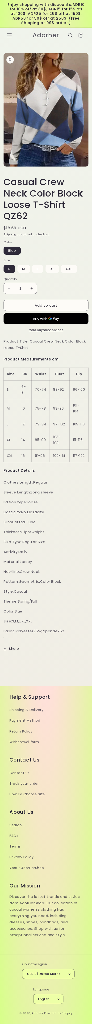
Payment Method (24, 720)
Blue (12, 250)
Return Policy (21, 731)
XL (52, 268)
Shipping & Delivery (26, 709)
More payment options (46, 330)
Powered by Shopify (58, 1013)
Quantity (10, 279)
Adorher (37, 1013)
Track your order (24, 783)
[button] (9, 35)
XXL (69, 268)
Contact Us (19, 773)
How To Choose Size (27, 794)
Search (15, 825)
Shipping (10, 234)
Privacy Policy (21, 857)
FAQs (13, 835)
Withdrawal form (24, 742)
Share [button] (14, 648)
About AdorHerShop (26, 867)
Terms (15, 846)
